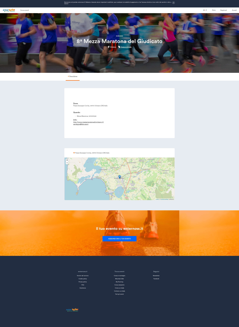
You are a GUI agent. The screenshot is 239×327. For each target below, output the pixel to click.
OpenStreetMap (164, 199)
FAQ (82, 285)
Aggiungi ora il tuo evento (119, 239)
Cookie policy (83, 279)
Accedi (234, 10)
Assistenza (83, 288)
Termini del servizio (83, 275)
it (206, 10)
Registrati (223, 10)
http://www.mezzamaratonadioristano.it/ (88, 122)
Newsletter (156, 275)
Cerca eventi (24, 10)
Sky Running (119, 282)
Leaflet (157, 199)
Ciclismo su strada (119, 291)
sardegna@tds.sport (80, 124)
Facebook (156, 279)
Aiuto (214, 10)
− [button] (67, 163)
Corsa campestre (119, 285)
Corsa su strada (126, 47)
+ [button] (67, 160)
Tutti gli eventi (119, 294)
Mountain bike (119, 279)
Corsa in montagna (119, 275)
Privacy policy (83, 282)
